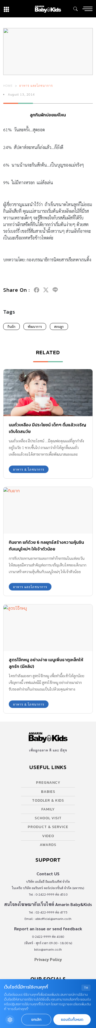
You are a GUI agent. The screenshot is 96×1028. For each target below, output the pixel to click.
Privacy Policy (48, 959)
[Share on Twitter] (46, 290)
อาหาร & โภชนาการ (28, 469)
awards (48, 845)
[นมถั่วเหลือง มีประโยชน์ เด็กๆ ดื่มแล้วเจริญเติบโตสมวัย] (48, 392)
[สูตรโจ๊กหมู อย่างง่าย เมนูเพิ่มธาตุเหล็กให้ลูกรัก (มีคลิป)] (48, 627)
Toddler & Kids (48, 800)
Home (8, 85)
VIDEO (48, 836)
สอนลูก (59, 326)
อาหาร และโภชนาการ (36, 85)
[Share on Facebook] (36, 290)
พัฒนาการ (35, 326)
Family (48, 809)
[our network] (6, 8)
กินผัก (11, 326)
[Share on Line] (55, 290)
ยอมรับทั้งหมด (72, 1019)
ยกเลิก (36, 1019)
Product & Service (48, 827)
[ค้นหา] (75, 9)
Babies (48, 791)
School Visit (48, 818)
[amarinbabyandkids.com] (48, 8)
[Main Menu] (87, 8)
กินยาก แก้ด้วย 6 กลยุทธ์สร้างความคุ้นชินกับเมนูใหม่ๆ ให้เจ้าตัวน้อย (46, 545)
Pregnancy (48, 782)
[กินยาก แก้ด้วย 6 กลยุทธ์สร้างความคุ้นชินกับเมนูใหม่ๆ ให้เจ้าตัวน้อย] (48, 510)
